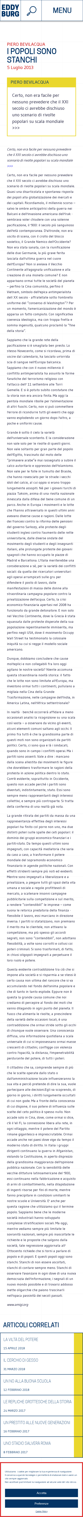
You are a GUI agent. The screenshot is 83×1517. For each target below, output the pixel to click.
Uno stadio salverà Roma (27, 1443)
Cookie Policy (41, 1511)
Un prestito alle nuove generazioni (36, 1422)
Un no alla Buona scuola (27, 1381)
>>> (10, 166)
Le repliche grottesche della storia (37, 1402)
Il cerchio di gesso (20, 1360)
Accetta (41, 1493)
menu (62, 10)
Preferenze (41, 1503)
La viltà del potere (20, 1339)
